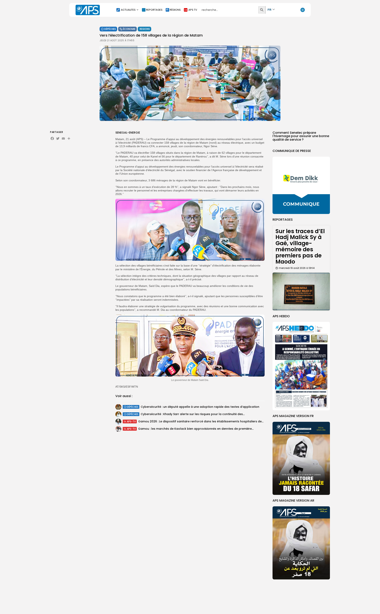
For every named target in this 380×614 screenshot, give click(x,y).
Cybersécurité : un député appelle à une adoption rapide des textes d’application (200, 407)
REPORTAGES (154, 10)
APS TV (192, 10)
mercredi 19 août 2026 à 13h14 (297, 268)
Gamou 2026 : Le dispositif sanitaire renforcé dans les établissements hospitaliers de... (200, 421)
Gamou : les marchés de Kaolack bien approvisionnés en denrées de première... (196, 429)
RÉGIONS (175, 10)
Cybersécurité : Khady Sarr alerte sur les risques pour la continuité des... (193, 414)
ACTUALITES (128, 10)
